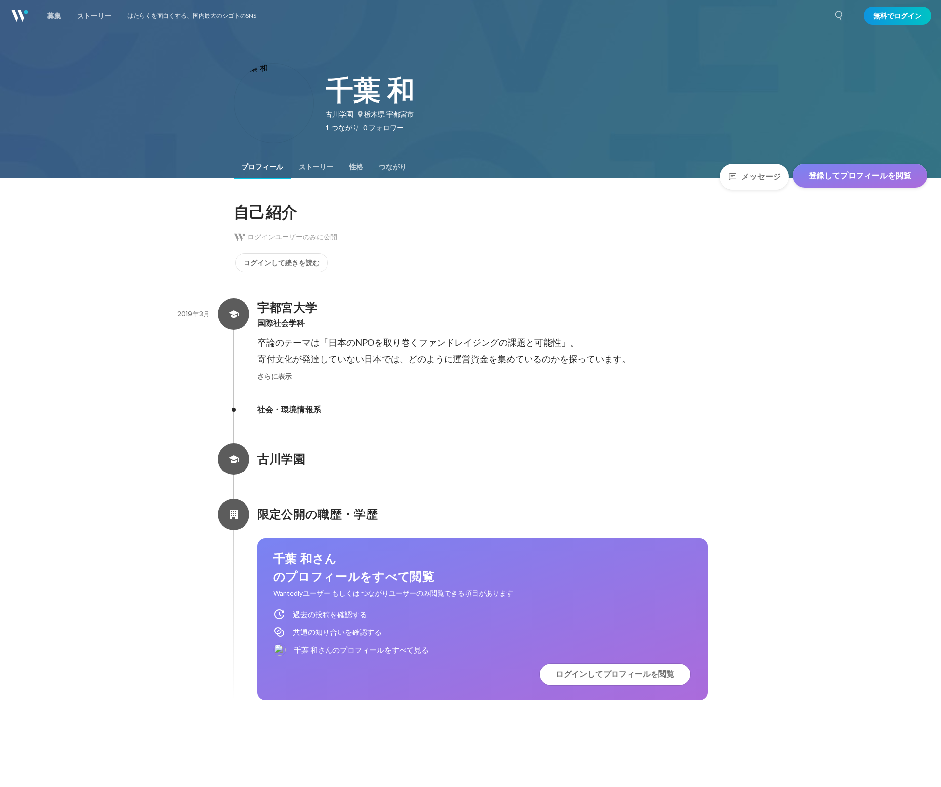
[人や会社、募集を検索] (839, 16)
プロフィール (262, 167)
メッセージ (761, 176)
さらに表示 (274, 376)
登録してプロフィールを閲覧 (860, 175)
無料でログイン (897, 16)
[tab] (262, 167)
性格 (356, 167)
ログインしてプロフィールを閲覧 (615, 674)
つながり (393, 167)
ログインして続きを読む (282, 263)
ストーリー (316, 167)
